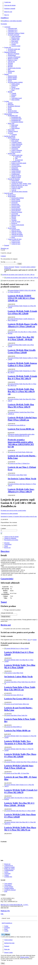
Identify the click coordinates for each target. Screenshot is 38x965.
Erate (5, 891)
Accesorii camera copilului (28, 267)
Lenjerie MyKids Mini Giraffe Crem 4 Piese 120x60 (22, 351)
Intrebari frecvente (9, 943)
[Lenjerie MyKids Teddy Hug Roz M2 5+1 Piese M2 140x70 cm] (22, 385)
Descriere (7, 543)
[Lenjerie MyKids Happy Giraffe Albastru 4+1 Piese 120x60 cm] (22, 320)
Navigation (4, 24)
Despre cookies (24, 957)
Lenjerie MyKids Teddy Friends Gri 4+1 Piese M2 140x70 (20, 791)
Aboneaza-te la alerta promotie (9, 513)
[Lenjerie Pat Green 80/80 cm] (16, 425)
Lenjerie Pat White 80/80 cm (17, 730)
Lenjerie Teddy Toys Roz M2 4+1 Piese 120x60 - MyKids (21, 338)
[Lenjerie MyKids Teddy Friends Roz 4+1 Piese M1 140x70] (22, 372)
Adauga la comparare (10, 538)
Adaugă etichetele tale (7, 613)
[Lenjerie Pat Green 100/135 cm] (13, 695)
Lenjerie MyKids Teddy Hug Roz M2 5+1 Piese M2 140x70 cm (21, 391)
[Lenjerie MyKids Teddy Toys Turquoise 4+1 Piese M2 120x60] (20, 737)
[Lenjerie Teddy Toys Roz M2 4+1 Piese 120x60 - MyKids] (22, 333)
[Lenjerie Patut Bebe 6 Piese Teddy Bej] (15, 715)
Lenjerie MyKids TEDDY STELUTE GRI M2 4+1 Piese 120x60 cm (21, 298)
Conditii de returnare (10, 890)
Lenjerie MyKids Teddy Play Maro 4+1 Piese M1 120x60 (20, 755)
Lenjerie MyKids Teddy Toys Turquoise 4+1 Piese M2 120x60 (18, 742)
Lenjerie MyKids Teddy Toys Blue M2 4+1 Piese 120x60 (19, 666)
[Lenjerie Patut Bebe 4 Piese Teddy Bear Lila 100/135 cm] (20, 683)
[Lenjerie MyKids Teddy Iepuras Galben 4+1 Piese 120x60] (22, 359)
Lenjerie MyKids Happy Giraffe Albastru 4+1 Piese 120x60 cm (22, 325)
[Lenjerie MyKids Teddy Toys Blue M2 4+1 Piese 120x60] (20, 661)
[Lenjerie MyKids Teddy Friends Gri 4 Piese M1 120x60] (22, 307)
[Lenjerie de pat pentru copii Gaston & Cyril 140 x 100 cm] (21, 277)
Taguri (6, 546)
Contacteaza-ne (8, 865)
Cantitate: (3, 528)
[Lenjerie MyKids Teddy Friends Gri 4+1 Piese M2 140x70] (20, 786)
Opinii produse (8, 940)
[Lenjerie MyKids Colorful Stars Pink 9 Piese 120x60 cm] (22, 414)
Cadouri (6, 875)
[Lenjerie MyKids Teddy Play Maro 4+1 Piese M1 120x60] (20, 750)
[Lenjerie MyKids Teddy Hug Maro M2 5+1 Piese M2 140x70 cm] (20, 823)
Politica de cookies (9, 868)
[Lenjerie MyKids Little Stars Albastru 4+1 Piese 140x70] (22, 485)
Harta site (7, 949)
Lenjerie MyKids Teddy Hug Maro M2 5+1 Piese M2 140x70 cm (20, 828)
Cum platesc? (8, 885)
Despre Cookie (8, 952)
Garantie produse (9, 888)
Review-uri (7, 547)
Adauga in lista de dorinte (11, 536)
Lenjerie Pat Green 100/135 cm (18, 699)
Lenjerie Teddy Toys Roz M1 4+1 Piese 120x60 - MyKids (19, 804)
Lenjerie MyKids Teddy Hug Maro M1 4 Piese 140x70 (21, 405)
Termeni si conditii (9, 867)
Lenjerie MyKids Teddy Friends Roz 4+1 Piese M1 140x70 (22, 377)
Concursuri (7, 873)
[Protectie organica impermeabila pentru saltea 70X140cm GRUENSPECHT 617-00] (22, 436)
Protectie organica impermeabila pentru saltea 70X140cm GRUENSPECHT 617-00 (21, 443)
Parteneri (6, 946)
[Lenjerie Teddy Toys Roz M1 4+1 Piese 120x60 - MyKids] (20, 799)
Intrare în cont (8, 11)
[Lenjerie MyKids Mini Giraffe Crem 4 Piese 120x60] (22, 346)
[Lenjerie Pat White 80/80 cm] (13, 727)
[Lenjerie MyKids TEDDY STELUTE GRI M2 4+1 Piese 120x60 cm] (22, 292)
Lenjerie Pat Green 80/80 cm (21, 429)
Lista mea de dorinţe (10, 5)
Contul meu (7, 2)
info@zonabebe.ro (7, 923)
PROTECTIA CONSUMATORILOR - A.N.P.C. (14, 904)
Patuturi (17, 267)
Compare (3, 256)
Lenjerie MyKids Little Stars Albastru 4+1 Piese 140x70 (21, 490)
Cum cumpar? (8, 883)
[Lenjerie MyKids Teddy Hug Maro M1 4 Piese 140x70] (22, 401)
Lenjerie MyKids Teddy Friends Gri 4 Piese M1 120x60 (22, 312)
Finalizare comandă (9, 8)
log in (29, 639)
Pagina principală (9, 267)
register (35, 639)
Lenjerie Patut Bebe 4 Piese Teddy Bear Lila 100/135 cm (19, 688)
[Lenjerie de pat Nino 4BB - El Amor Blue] (16, 773)
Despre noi (7, 864)
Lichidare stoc (8, 876)
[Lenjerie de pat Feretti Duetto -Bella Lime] (20, 452)
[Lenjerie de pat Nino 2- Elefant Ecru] (19, 463)
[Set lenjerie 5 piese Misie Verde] (17, 475)
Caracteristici (7, 544)
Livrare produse (8, 886)
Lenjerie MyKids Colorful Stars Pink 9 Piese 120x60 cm (22, 418)
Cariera (6, 872)
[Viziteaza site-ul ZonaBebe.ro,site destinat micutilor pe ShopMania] (6, 935)
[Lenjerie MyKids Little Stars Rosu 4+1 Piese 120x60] (19, 810)
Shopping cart (4, 248)
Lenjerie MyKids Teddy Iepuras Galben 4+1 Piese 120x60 (22, 364)
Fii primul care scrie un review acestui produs (13, 510)
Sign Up (6, 15)
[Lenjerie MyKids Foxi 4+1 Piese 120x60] (16, 648)
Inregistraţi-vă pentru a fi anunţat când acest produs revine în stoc (19, 516)
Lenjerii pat (7, 268)
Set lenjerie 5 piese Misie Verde (22, 478)
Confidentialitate (8, 870)
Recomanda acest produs (11, 540)
